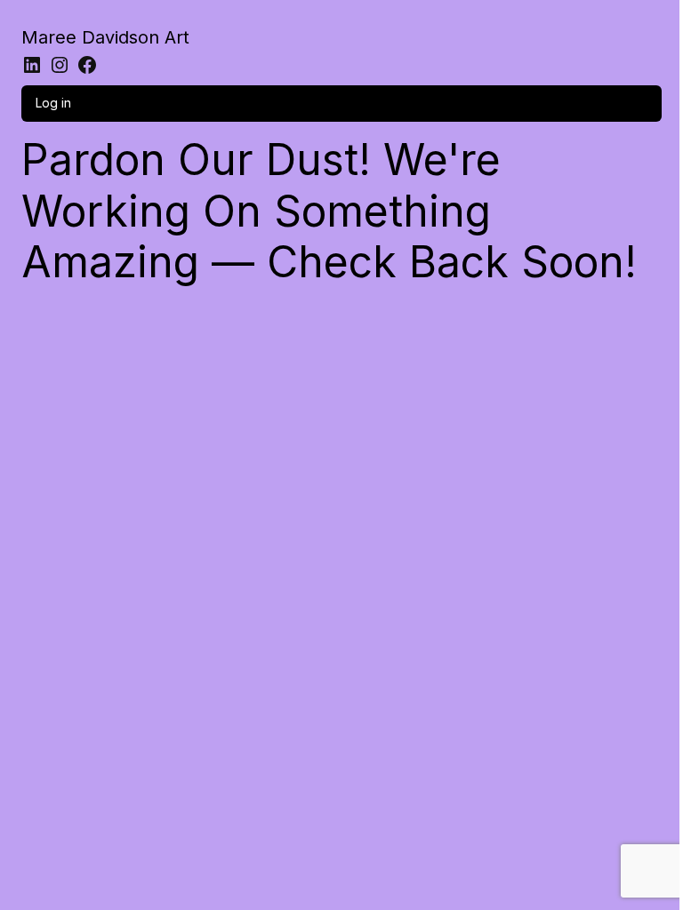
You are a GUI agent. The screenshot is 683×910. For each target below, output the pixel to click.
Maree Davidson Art (105, 37)
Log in (53, 102)
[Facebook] (87, 65)
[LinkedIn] (32, 65)
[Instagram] (59, 65)
